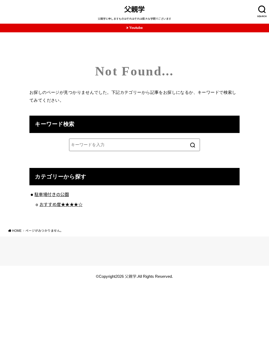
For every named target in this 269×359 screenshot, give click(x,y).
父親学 (134, 9)
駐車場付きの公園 (51, 194)
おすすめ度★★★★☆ (60, 204)
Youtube (136, 28)
